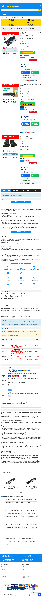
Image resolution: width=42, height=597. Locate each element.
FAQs (36, 190)
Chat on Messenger (26, 72)
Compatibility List (16, 190)
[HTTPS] (32, 588)
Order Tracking (4, 574)
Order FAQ (24, 567)
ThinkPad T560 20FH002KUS (5, 313)
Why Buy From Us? (5, 569)
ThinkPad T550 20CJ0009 (15, 308)
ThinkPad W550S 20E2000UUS (13, 317)
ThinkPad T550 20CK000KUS (5, 312)
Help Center (24, 566)
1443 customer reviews (29, 35)
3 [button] (21, 492)
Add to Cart (33, 60)
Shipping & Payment (26, 190)
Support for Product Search (27, 576)
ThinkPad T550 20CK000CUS (25, 310)
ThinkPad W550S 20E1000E (25, 313)
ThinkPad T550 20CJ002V (5, 310)
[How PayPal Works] (24, 588)
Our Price (22, 57)
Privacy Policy (4, 570)
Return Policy (25, 569)
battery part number (13, 413)
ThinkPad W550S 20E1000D (15, 313)
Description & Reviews (6, 190)
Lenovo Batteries (7, 17)
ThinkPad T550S (33, 312)
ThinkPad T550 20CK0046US (15, 312)
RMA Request (25, 577)
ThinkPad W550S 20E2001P (25, 316)
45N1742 (2, 302)
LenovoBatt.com (11, 592)
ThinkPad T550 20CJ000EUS (25, 308)
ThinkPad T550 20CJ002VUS (15, 310)
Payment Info (4, 577)
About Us (3, 566)
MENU (4, 14)
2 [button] (20, 492)
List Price (22, 55)
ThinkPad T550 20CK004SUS (25, 312)
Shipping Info (4, 576)
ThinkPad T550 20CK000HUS (35, 310)
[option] (10, 40)
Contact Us (24, 574)
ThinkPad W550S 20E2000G (5, 316)
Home (2, 17)
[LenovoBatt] (11, 6)
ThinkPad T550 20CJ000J (35, 308)
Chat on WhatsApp (36, 72)
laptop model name (22, 413)
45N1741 (12, 302)
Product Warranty (4, 567)
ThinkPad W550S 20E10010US (33, 314)
